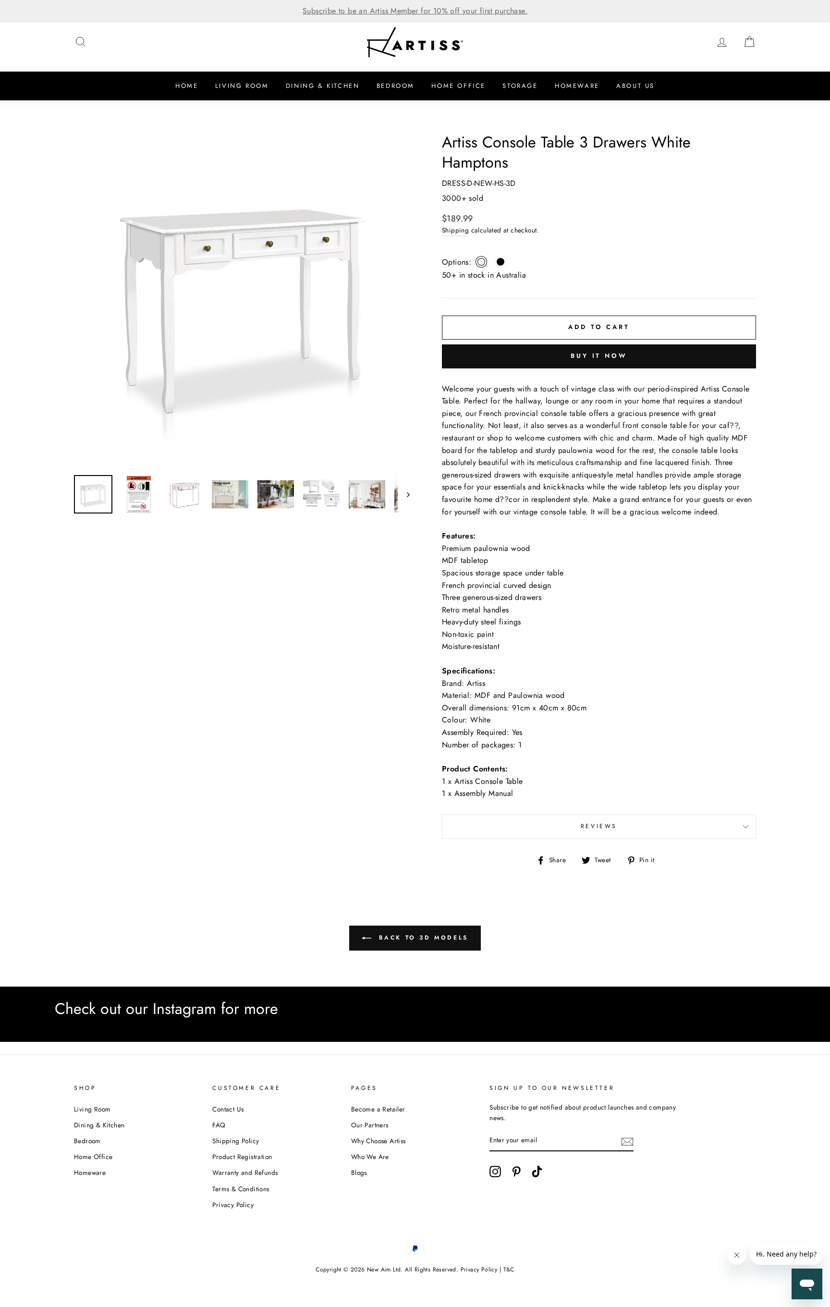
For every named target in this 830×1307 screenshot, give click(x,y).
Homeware (577, 85)
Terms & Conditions (240, 1189)
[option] (415, 11)
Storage (519, 85)
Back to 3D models (421, 937)
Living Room (242, 85)
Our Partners (370, 1125)
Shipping (455, 230)
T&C (508, 1269)
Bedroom (396, 85)
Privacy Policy (233, 1204)
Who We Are (370, 1156)
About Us (635, 85)
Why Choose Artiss (378, 1141)
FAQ (218, 1125)
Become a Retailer (378, 1109)
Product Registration (242, 1156)
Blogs (359, 1172)
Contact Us (228, 1109)
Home (186, 85)
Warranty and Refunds (245, 1172)
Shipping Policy (235, 1141)
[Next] (404, 494)
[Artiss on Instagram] (495, 1171)
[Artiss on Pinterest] (516, 1171)
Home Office (458, 85)
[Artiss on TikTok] (537, 1171)
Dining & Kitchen (323, 85)
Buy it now (599, 355)
